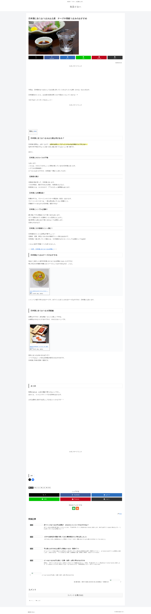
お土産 (31, 487)
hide (35, 131)
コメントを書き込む (75, 595)
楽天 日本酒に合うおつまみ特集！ (42, 249)
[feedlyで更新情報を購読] (73, 508)
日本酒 (49, 487)
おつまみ (38, 487)
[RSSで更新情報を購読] (77, 508)
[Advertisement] (75, 77)
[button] (115, 57)
